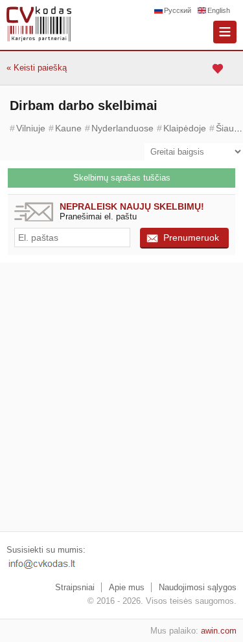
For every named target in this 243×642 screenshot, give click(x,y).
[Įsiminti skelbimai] (219, 68)
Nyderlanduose (122, 128)
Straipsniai (75, 587)
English (218, 10)
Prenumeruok (191, 237)
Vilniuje (30, 128)
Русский (177, 10)
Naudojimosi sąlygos (198, 587)
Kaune (68, 128)
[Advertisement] (121, 397)
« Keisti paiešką (36, 67)
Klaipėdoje (184, 128)
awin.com (219, 631)
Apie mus (127, 587)
